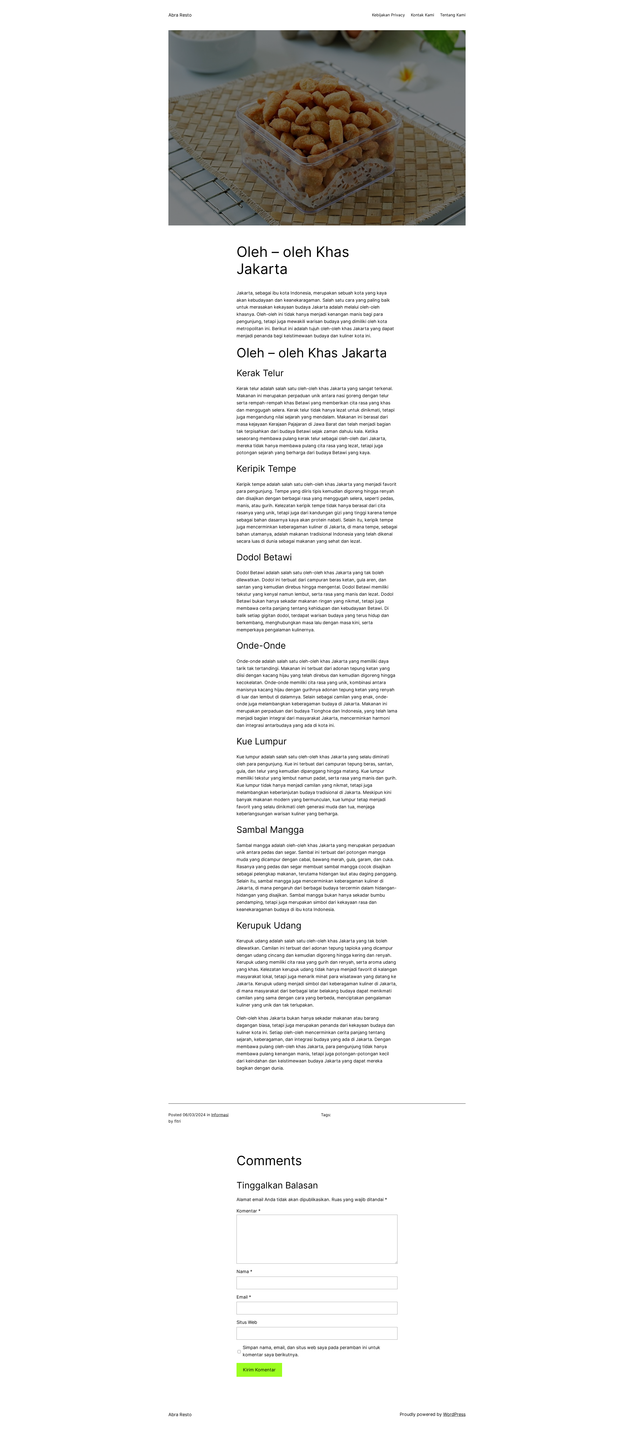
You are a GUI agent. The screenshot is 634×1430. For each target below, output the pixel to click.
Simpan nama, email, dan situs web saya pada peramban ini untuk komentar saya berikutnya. (311, 1351)
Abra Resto (180, 15)
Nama (244, 1271)
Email (244, 1297)
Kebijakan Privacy (388, 14)
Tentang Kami (453, 14)
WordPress (454, 1414)
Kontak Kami (422, 14)
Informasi (220, 1114)
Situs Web (247, 1322)
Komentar (249, 1210)
